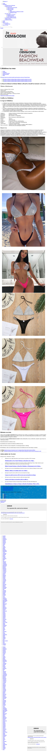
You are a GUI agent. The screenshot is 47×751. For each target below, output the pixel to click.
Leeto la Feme (7, 23)
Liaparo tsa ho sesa (8, 6)
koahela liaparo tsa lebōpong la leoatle (16, 11)
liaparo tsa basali (10, 9)
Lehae (4, 3)
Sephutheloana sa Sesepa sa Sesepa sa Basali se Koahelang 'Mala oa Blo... (22, 483)
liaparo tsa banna (10, 8)
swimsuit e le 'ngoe (13, 12)
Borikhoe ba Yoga (10, 15)
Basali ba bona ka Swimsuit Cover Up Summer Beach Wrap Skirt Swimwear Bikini (20, 450)
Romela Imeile (3, 501)
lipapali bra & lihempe (11, 14)
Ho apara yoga (7, 13)
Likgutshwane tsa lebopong (10, 5)
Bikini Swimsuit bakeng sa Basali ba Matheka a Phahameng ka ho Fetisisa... (23, 466)
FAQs (4, 21)
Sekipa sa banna (8, 18)
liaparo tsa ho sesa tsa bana (12, 7)
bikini (11, 10)
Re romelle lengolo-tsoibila (9, 95)
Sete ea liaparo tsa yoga (11, 16)
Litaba (4, 20)
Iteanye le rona (5, 24)
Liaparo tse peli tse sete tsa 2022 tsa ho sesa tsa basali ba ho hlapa (20, 475)
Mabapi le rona (5, 22)
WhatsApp (2, 95)
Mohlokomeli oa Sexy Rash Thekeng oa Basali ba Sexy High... (19, 460)
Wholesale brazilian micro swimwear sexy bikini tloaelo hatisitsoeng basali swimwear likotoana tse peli (22, 451)
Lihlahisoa (5, 4)
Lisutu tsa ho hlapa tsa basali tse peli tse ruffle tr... (16, 479)
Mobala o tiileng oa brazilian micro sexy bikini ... (16, 470)
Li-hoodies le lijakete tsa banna (10, 17)
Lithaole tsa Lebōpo (8, 19)
